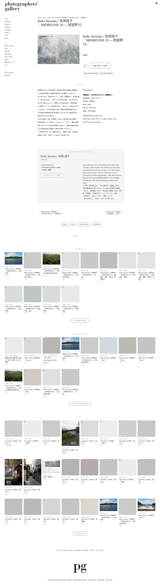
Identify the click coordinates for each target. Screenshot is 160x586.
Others (6, 59)
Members (7, 24)
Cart (6, 65)
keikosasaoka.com (48, 165)
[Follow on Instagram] (72, 557)
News (6, 19)
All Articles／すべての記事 (51, 175)
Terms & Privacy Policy (80, 580)
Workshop (7, 27)
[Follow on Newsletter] (87, 557)
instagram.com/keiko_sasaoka (52, 167)
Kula (6, 48)
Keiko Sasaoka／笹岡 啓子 (55, 157)
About (6, 35)
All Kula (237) (80, 533)
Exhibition (8, 21)
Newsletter (101, 580)
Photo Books (8, 54)
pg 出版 (7, 51)
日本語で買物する (108, 73)
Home (39, 17)
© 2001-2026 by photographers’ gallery (59, 580)
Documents (8, 30)
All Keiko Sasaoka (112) (80, 403)
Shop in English (92, 73)
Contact (7, 32)
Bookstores (92, 580)
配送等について (10, 62)
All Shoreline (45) (80, 320)
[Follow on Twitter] (77, 557)
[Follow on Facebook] (82, 557)
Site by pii (109, 580)
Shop (6, 38)
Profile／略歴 (47, 170)
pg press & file (9, 46)
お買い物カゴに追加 (100, 66)
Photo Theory (8, 57)
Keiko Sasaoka (9, 73)
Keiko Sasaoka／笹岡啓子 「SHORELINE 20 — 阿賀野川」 (70, 17)
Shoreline (7, 75)
